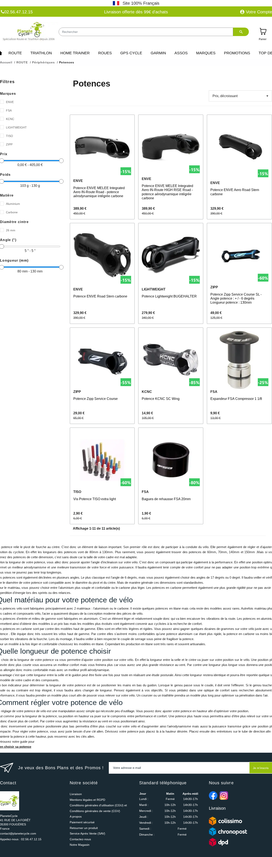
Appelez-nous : (20, 839)
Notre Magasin (79, 844)
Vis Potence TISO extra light (94, 499)
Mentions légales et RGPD (87, 799)
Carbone (12, 212)
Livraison (76, 794)
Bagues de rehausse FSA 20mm (166, 499)
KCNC (10, 119)
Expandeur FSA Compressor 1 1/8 (236, 399)
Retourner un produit (84, 828)
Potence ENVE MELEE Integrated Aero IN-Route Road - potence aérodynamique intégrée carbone (99, 192)
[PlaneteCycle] (29, 32)
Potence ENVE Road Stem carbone (100, 296)
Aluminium (13, 203)
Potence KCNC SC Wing (161, 399)
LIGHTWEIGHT (16, 127)
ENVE (10, 102)
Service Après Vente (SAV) (87, 833)
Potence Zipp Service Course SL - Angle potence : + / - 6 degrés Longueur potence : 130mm (236, 298)
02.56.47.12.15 (18, 12)
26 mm (10, 230)
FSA (9, 110)
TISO (9, 136)
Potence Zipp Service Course (95, 399)
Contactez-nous (80, 839)
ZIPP (9, 144)
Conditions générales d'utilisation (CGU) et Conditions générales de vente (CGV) (98, 808)
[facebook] (213, 795)
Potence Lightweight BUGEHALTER (169, 296)
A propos (76, 816)
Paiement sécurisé (82, 822)
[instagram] (224, 795)
